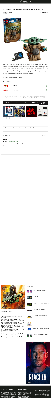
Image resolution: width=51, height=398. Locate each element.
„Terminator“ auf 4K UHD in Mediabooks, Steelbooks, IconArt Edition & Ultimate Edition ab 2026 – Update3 (12, 326)
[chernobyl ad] (19, 106)
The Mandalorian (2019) (14, 117)
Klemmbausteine (24, 117)
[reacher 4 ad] (38, 342)
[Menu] (1, 2)
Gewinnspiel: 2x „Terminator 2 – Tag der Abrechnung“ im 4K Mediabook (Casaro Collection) (12, 316)
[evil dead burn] (31, 106)
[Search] (49, 2)
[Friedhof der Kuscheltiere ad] (8, 106)
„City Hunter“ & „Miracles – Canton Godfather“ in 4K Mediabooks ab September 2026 (25, 393)
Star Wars (4, 117)
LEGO (8, 117)
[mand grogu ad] (13, 286)
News (19, 117)
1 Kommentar (45, 12)
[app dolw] (42, 106)
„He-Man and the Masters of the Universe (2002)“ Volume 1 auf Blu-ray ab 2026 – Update (12, 323)
